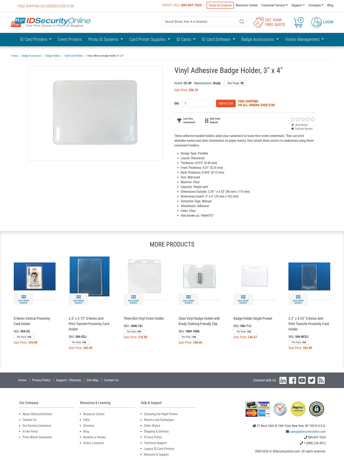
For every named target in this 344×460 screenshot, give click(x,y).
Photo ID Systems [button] (103, 39)
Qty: (177, 103)
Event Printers (70, 39)
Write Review (301, 125)
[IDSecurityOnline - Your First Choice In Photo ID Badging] (50, 22)
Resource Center (247, 5)
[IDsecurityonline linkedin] (283, 380)
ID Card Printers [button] (34, 39)
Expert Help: (182, 5)
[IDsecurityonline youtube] (302, 380)
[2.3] (309, 276)
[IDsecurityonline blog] (321, 380)
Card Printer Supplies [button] (148, 39)
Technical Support (155, 443)
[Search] (241, 21)
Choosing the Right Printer (161, 414)
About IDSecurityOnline (37, 414)
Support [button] (296, 5)
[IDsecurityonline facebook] (292, 380)
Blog (330, 5)
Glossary (88, 426)
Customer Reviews (304, 128)
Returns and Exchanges (159, 420)
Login (327, 22)
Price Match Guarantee (37, 437)
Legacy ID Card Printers (159, 449)
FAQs (86, 420)
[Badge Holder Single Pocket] (254, 276)
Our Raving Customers (36, 426)
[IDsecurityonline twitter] (311, 380)
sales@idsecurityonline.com (308, 431)
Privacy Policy (41, 380)
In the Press (30, 431)
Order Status (152, 426)
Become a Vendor (94, 437)
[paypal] (316, 409)
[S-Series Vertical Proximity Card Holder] (35, 276)
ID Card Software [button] (217, 39)
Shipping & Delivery (156, 431)
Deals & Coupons (220, 5)
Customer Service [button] (273, 5)
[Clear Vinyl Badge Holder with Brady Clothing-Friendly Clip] (199, 276)
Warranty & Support (156, 454)
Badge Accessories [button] (258, 39)
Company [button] (314, 5)
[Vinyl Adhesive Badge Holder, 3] (95, 113)
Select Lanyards (93, 443)
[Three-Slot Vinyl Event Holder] (144, 276)
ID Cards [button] (184, 39)
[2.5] (89, 276)
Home (22, 380)
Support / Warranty (68, 380)
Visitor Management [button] (303, 39)
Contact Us (111, 380)
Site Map (92, 380)
